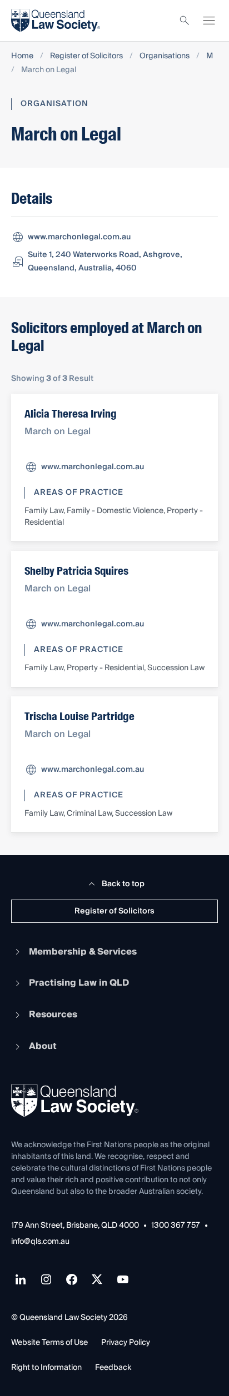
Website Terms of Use (49, 1342)
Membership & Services (83, 952)
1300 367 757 (175, 1226)
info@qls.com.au (40, 1242)
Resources (53, 1014)
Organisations (165, 56)
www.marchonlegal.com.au (79, 237)
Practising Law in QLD (79, 983)
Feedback (113, 1367)
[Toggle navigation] (209, 20)
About (43, 1046)
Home (22, 56)
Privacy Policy (125, 1342)
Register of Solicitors (86, 56)
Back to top (123, 884)
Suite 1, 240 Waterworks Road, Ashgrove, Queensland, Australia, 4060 (105, 261)
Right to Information (46, 1367)
